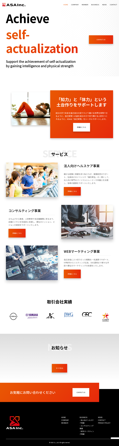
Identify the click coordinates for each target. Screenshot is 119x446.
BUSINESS (83, 417)
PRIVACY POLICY (104, 423)
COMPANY (65, 420)
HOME (63, 417)
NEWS (100, 417)
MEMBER (64, 423)
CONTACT (102, 420)
